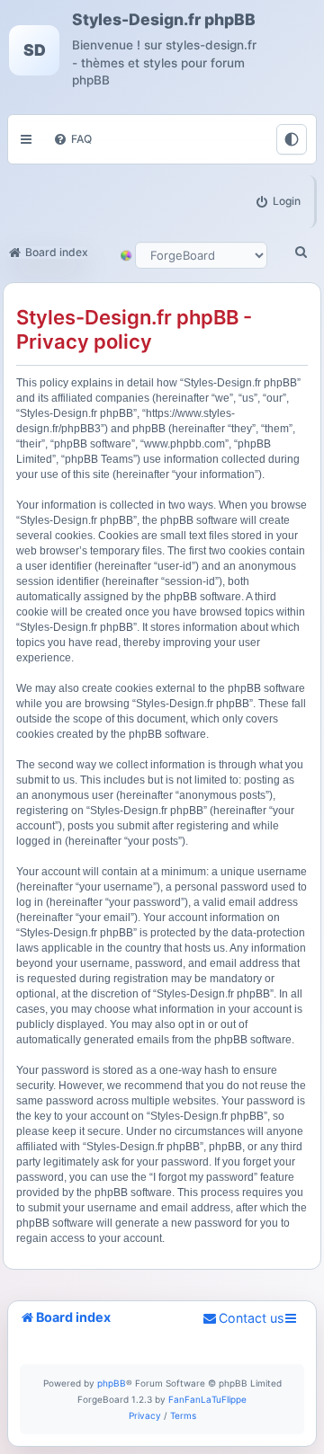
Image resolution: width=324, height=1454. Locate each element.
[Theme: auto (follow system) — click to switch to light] (291, 139)
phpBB (111, 1383)
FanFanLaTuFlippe (207, 1399)
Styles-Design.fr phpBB (164, 20)
